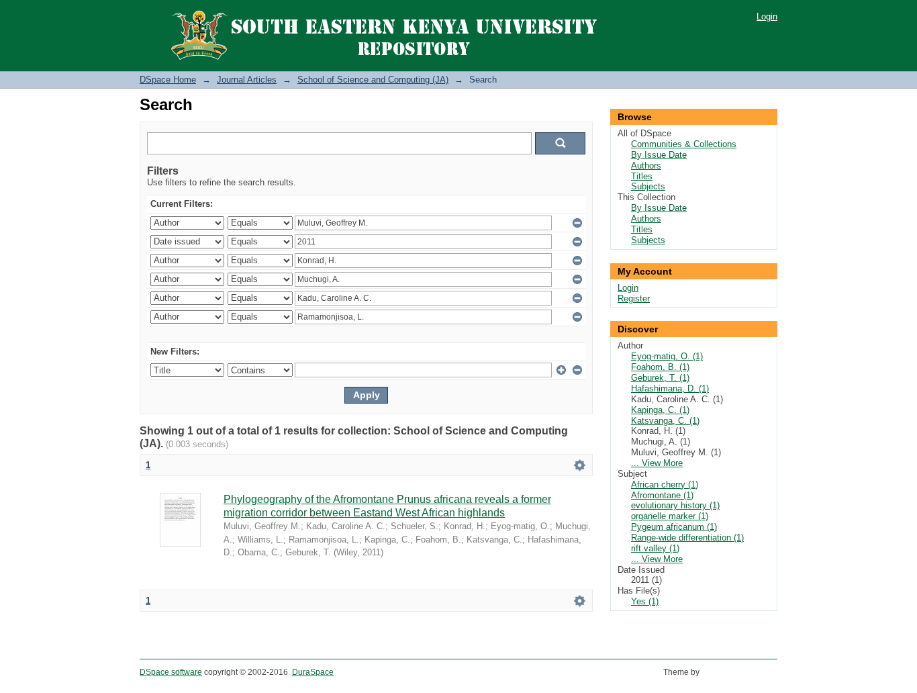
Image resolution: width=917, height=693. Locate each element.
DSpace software (171, 672)
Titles (642, 176)
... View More (657, 463)
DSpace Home (168, 80)
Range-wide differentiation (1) (687, 538)
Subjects (648, 186)
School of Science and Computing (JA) (372, 80)
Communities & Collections (683, 144)
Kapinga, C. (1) (660, 410)
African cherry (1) (664, 484)
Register (634, 298)
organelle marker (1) (669, 516)
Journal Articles (247, 80)
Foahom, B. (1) (660, 367)
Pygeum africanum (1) (674, 527)
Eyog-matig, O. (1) (667, 356)
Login (767, 16)
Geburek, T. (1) (660, 378)
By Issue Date (659, 155)
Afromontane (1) (662, 495)
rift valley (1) (655, 548)
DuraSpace (313, 672)
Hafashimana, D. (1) (670, 388)
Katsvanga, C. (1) (665, 421)
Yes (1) (645, 601)
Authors (646, 165)
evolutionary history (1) (675, 505)
